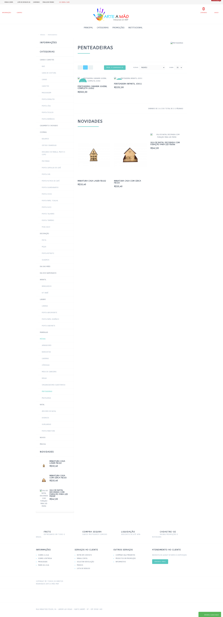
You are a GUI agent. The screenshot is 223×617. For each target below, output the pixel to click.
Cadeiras (45, 358)
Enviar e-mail (160, 561)
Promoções (119, 28)
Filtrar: (135, 67)
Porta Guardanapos (50, 187)
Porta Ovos (47, 194)
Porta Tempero (48, 220)
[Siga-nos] (184, 582)
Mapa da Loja (43, 565)
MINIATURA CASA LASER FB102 (57, 462)
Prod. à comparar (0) (114, 67)
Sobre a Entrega (45, 558)
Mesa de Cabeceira (49, 372)
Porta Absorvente (49, 312)
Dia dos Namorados (48, 273)
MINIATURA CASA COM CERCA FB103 (58, 477)
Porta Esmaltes (48, 99)
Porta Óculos (47, 112)
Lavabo (43, 299)
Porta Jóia (46, 106)
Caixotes (45, 86)
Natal (42, 405)
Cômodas (46, 365)
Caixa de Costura (49, 73)
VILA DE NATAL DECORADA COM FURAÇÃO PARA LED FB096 (59, 493)
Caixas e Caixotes (47, 60)
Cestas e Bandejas (49, 145)
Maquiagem (46, 93)
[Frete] (171, 582)
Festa (44, 240)
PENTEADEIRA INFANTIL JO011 (128, 84)
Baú (43, 66)
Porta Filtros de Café (50, 181)
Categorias (103, 28)
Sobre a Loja (43, 555)
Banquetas (46, 352)
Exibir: (171, 67)
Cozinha (43, 132)
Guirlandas (46, 424)
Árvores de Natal (49, 411)
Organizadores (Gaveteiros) (53, 385)
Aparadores (46, 345)
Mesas (44, 378)
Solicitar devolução (85, 562)
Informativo (121, 562)
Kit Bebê (45, 293)
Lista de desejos (83, 568)
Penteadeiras (52, 35)
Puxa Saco (46, 227)
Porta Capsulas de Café (51, 168)
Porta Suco (46, 207)
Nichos (42, 437)
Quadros (45, 260)
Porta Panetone (48, 431)
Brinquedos (46, 286)
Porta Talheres (48, 214)
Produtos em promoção (126, 558)
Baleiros (45, 139)
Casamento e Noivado (49, 126)
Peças (44, 247)
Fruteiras (46, 161)
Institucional (135, 28)
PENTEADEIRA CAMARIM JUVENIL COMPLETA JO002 (92, 87)
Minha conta (82, 558)
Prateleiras (46, 398)
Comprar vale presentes (125, 555)
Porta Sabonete (48, 326)
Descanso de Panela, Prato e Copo (53, 153)
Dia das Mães (45, 266)
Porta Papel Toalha (50, 201)
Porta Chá (46, 174)
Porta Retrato (48, 253)
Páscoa (43, 444)
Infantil (43, 280)
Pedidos (80, 565)
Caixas (44, 79)
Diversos (45, 418)
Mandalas (44, 332)
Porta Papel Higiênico (50, 319)
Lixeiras (45, 306)
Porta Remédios (48, 119)
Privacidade (42, 562)
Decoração (44, 233)
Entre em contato (84, 555)
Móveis (42, 35)
